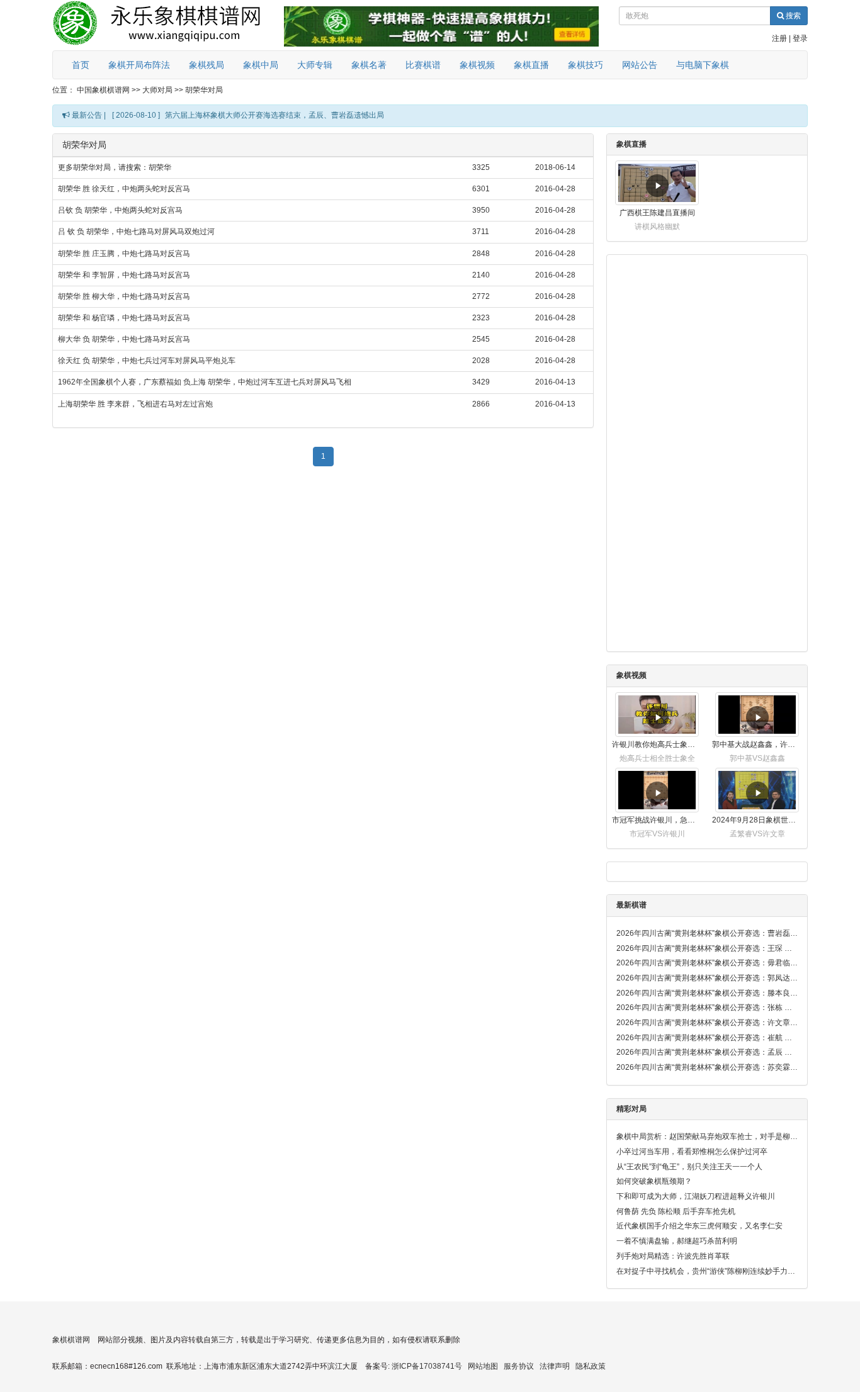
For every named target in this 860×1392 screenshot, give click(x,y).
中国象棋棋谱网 (103, 90)
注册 (779, 38)
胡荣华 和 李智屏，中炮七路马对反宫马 (124, 275)
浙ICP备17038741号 (427, 1366)
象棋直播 (531, 65)
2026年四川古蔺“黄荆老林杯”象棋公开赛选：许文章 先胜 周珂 (707, 1022)
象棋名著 (369, 65)
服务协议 (519, 1366)
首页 (80, 65)
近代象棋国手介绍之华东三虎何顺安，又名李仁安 (699, 1225)
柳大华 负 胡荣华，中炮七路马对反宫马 (124, 339)
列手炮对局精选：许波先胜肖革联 (673, 1256)
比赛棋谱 (423, 65)
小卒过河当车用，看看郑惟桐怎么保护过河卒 (691, 1151)
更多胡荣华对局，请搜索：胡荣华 (114, 167)
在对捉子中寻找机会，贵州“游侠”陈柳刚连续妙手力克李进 (707, 1271)
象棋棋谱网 (71, 1339)
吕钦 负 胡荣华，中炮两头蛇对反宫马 (120, 210)
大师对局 (157, 90)
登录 (800, 38)
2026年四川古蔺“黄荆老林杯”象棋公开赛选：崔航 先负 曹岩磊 (707, 1037)
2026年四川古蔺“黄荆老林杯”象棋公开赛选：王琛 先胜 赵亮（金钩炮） (707, 948)
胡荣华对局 (204, 90)
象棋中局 (260, 65)
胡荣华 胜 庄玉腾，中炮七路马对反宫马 (124, 253)
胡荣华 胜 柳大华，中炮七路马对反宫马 (124, 296)
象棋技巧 (585, 65)
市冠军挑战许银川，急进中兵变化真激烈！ (657, 820)
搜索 (792, 15)
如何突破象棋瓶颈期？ (654, 1181)
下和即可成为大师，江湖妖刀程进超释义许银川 (695, 1196)
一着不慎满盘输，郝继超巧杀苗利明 (676, 1241)
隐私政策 (590, 1366)
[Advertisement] (323, 563)
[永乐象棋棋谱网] (165, 25)
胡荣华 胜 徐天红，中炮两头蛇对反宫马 (124, 188)
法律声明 (555, 1366)
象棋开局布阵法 (139, 65)
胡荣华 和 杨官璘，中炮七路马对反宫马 (124, 317)
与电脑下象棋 (702, 65)
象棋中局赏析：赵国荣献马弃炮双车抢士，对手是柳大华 (707, 1136)
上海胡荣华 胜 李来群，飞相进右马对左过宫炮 (135, 404)
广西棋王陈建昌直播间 (657, 212)
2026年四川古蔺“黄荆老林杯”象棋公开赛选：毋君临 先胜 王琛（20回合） (707, 962)
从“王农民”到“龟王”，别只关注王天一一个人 (689, 1166)
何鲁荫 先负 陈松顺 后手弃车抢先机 (675, 1211)
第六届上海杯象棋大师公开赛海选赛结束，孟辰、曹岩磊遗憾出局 (274, 115)
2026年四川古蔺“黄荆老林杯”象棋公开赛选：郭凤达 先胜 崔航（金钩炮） (707, 978)
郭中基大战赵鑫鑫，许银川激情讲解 (757, 744)
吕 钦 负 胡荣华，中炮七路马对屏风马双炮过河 (136, 231)
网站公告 (639, 65)
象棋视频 (477, 65)
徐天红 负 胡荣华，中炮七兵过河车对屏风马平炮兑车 (146, 360)
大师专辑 (314, 65)
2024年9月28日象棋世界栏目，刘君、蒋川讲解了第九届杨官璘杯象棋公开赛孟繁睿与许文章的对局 (757, 820)
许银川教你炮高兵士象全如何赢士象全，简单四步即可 (657, 744)
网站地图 (483, 1366)
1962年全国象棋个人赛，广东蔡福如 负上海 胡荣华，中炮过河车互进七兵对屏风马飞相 (204, 382)
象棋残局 (206, 65)
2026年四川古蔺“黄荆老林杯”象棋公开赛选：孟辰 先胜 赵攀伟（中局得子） (707, 1052)
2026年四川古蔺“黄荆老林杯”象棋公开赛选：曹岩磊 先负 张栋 (707, 933)
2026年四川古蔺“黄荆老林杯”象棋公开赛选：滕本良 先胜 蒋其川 (707, 993)
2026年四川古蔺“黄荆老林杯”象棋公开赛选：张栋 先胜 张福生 (707, 1007)
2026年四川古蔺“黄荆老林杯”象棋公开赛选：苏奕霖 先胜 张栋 (707, 1067)
